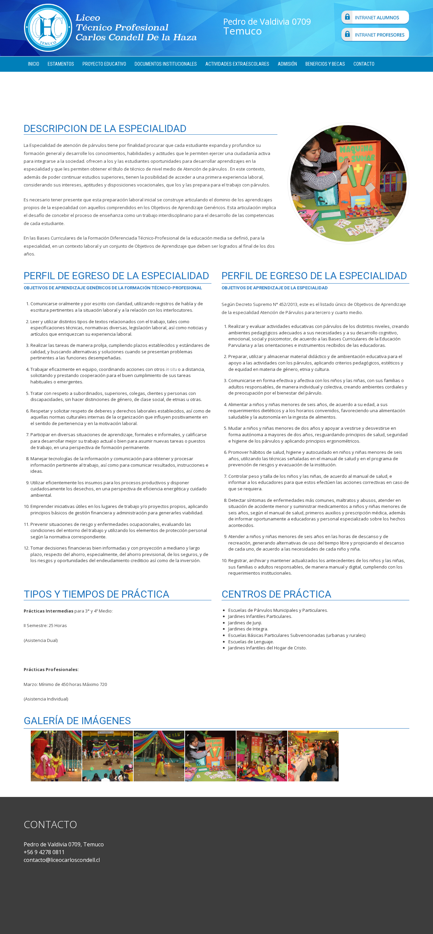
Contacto (364, 64)
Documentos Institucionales (166, 64)
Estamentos (61, 64)
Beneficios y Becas (325, 64)
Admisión (287, 64)
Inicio (33, 64)
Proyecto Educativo (104, 64)
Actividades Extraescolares (237, 64)
